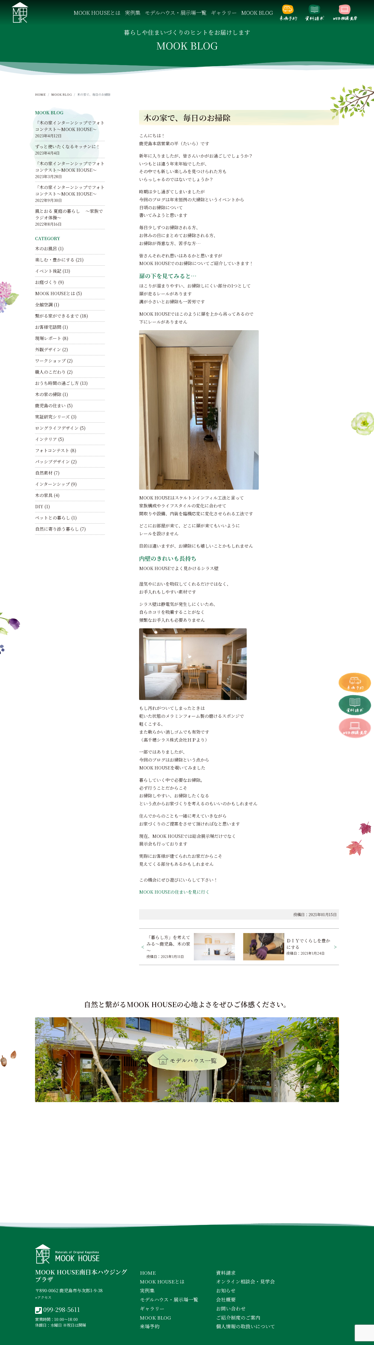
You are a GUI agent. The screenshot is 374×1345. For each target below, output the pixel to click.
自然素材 (44, 473)
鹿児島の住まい (50, 405)
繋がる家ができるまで (57, 316)
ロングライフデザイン (57, 428)
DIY (39, 506)
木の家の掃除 (48, 394)
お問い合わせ (231, 1308)
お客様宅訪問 (48, 327)
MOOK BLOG (257, 12)
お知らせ (225, 1290)
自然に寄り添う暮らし (57, 529)
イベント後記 (48, 271)
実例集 (132, 12)
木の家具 (44, 495)
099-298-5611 (61, 1309)
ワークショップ (50, 361)
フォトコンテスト (52, 450)
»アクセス (43, 1297)
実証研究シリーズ (52, 417)
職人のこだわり (50, 372)
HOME (40, 94)
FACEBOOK (141, 1212)
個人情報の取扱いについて (245, 1326)
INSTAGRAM (188, 1212)
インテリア (46, 439)
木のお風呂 (46, 248)
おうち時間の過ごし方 (57, 383)
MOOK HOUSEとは (97, 12)
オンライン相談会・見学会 (345, 12)
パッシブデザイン (52, 461)
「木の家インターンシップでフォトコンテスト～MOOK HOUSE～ (70, 126)
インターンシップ (52, 484)
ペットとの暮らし (52, 518)
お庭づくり (46, 282)
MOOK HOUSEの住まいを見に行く (174, 892)
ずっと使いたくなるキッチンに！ (67, 146)
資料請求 (315, 12)
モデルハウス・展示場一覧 (175, 12)
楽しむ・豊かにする (54, 260)
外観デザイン (48, 349)
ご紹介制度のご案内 (238, 1317)
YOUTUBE (234, 1212)
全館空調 (44, 304)
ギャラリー (224, 12)
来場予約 (288, 12)
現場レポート (48, 338)
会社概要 (226, 1299)
